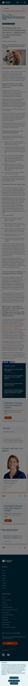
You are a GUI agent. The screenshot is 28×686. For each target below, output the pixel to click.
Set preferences (14, 683)
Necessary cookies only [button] (14, 680)
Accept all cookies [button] (14, 677)
